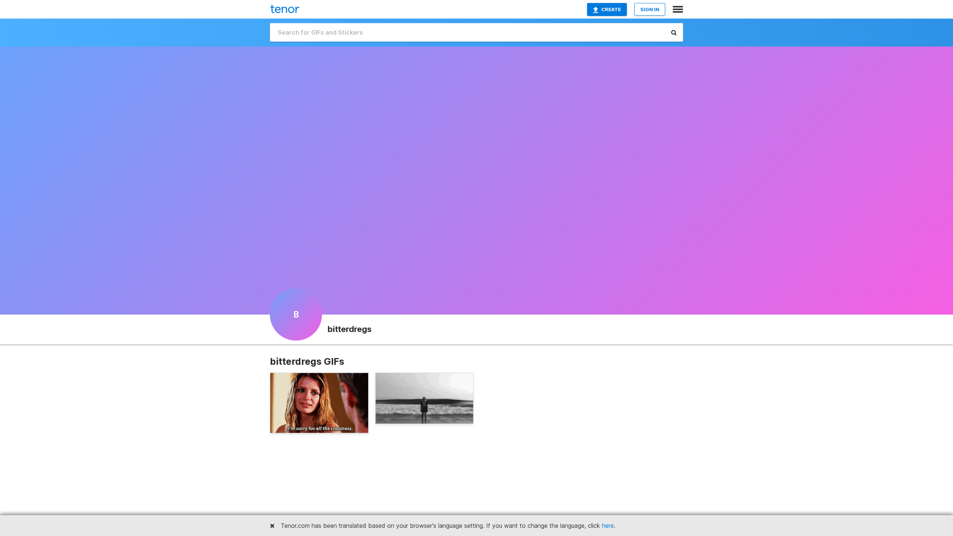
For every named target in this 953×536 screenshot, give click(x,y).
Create (611, 9)
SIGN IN (649, 9)
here (608, 525)
